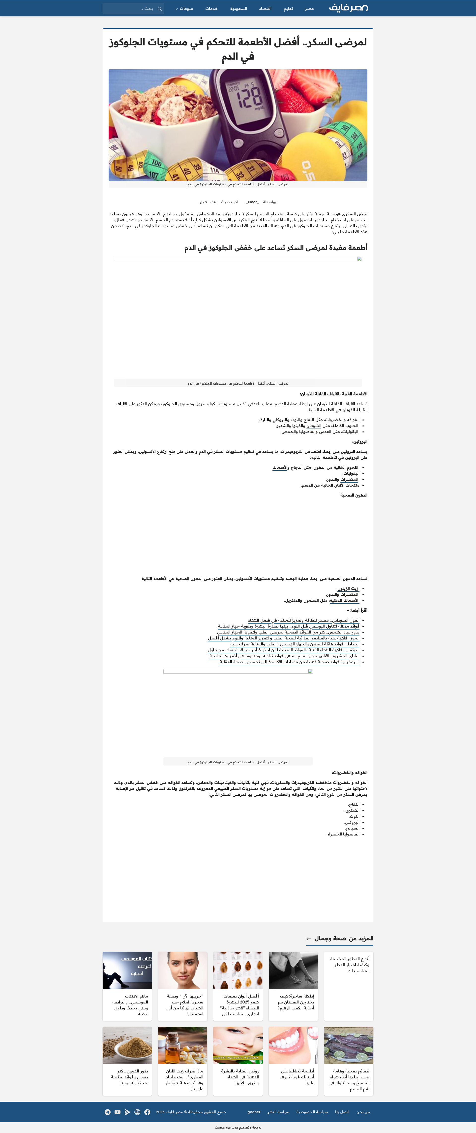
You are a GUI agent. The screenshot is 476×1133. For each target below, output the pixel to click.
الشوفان (313, 425)
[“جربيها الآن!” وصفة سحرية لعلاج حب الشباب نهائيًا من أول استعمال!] (182, 986)
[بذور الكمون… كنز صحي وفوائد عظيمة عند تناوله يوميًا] (127, 1061)
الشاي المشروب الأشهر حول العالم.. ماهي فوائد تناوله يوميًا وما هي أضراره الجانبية (284, 655)
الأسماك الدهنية (344, 600)
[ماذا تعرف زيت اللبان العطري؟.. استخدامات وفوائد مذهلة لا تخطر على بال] (182, 1061)
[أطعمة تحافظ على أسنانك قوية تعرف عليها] (293, 1061)
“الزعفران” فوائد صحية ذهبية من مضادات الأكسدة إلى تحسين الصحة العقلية (289, 661)
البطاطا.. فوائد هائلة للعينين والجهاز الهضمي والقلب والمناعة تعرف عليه (294, 643)
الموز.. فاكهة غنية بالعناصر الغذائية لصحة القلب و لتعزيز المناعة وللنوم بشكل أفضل (283, 637)
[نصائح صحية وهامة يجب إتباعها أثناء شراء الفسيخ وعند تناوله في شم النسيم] (348, 1061)
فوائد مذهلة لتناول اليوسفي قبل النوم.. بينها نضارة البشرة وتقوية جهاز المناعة (288, 626)
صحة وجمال (330, 938)
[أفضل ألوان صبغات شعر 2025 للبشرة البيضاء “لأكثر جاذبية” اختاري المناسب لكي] (238, 986)
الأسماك (279, 467)
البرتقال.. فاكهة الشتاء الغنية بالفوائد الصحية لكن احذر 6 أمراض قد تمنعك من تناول (283, 649)
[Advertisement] (238, 536)
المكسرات (349, 479)
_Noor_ (252, 202)
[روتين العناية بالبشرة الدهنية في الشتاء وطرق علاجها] (238, 1061)
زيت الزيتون (348, 588)
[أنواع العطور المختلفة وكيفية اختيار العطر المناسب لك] (348, 986)
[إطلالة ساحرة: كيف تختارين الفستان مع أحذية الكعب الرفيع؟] (293, 986)
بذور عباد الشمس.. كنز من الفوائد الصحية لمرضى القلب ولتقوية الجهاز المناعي (288, 632)
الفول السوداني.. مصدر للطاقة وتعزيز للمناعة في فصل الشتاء (303, 620)
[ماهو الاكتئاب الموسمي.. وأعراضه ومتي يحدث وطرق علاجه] (127, 986)
